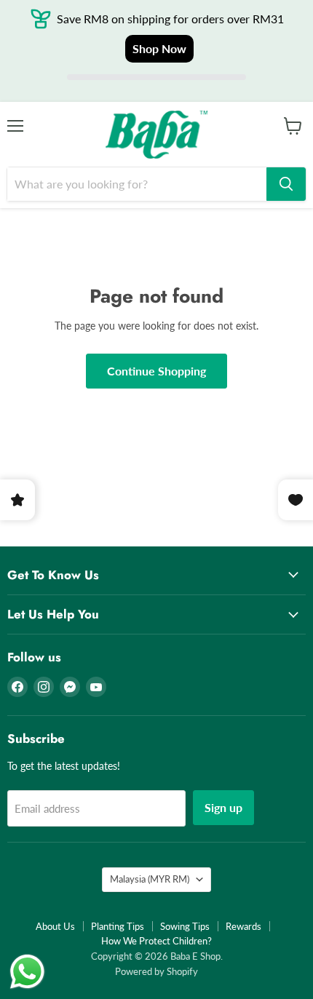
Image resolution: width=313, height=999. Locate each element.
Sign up (223, 807)
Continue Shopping (156, 371)
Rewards (243, 926)
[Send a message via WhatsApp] (27, 972)
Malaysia (149, 879)
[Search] (286, 184)
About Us (55, 926)
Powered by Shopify (156, 971)
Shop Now (159, 48)
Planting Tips (117, 926)
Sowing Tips (185, 926)
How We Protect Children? (156, 941)
